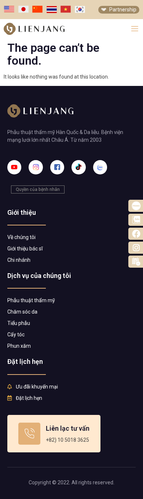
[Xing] (100, 167)
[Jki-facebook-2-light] (57, 167)
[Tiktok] (78, 167)
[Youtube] (14, 167)
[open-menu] (134, 28)
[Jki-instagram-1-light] (36, 167)
